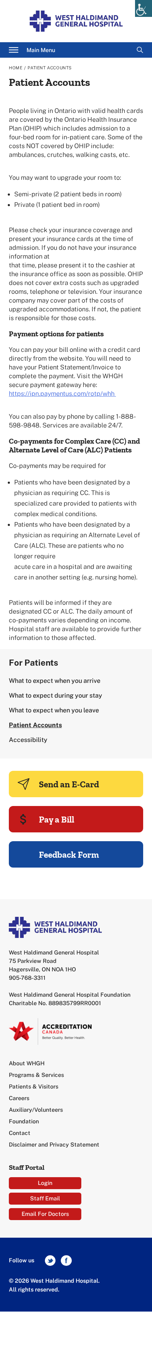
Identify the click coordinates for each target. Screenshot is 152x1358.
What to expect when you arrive (54, 680)
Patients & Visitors (33, 1086)
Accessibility (28, 739)
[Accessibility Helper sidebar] (143, 8)
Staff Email (45, 1198)
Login (45, 1183)
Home (15, 67)
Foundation (24, 1121)
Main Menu (41, 50)
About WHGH (27, 1063)
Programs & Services (36, 1075)
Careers (19, 1098)
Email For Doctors (45, 1214)
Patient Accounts (35, 725)
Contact (19, 1133)
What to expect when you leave (54, 710)
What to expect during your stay (55, 695)
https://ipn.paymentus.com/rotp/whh (62, 393)
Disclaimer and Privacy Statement (54, 1144)
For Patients (33, 662)
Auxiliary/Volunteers (36, 1109)
